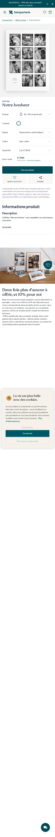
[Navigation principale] (4, 12)
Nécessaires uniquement (27, 441)
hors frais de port (33, 160)
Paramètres (27, 427)
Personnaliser (27, 170)
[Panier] (50, 12)
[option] (18, 123)
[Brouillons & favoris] (44, 12)
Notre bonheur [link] (34, 20)
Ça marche (27, 433)
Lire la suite (6, 227)
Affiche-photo (20, 20)
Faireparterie (7, 20)
